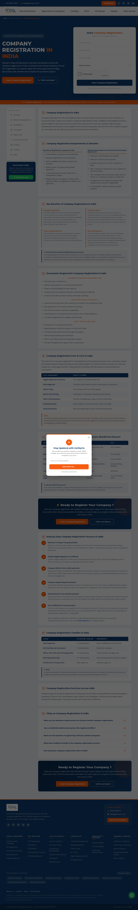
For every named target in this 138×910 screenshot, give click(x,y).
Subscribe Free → (69, 467)
